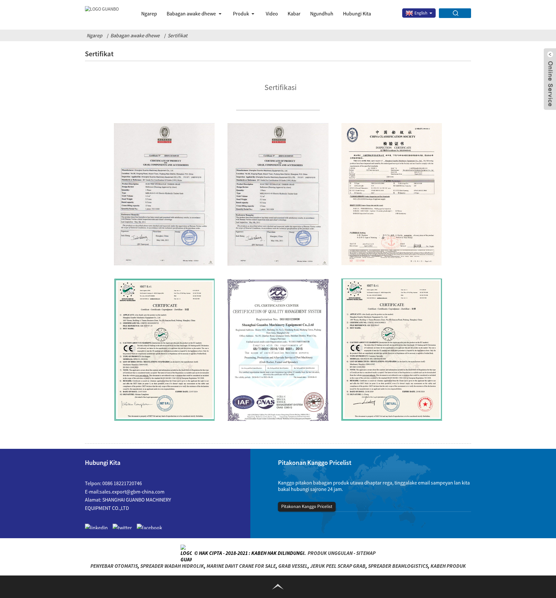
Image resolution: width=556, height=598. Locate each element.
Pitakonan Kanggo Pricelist (306, 506)
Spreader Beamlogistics (398, 566)
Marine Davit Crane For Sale (241, 566)
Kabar (294, 13)
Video (272, 13)
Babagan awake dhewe (135, 35)
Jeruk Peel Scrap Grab (338, 566)
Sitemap (365, 553)
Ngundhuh (321, 13)
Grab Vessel (293, 566)
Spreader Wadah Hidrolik (172, 566)
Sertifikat (177, 35)
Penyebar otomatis (114, 566)
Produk (241, 13)
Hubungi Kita (357, 13)
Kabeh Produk (448, 566)
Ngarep (149, 13)
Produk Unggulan (330, 553)
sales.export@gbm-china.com (132, 491)
